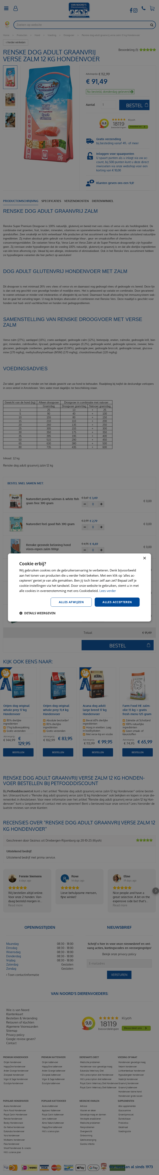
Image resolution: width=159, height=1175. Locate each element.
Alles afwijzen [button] (71, 602)
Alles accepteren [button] (117, 602)
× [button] (144, 558)
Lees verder (107, 591)
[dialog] (79, 587)
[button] (37, 613)
